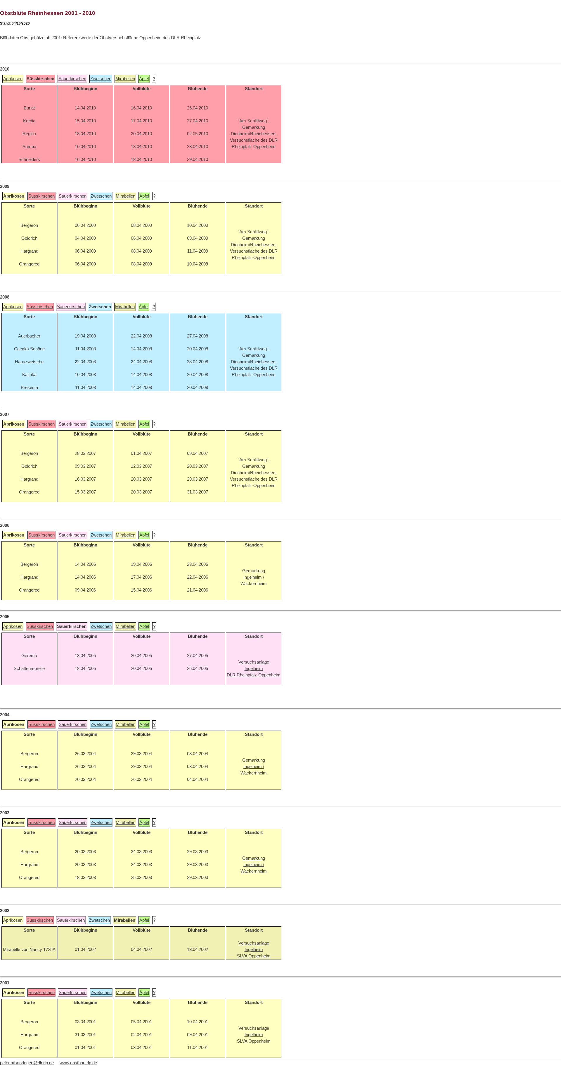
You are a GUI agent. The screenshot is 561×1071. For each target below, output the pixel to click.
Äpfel (144, 78)
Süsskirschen (41, 196)
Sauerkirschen (72, 78)
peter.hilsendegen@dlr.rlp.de (27, 1062)
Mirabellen (125, 78)
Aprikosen (12, 78)
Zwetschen (100, 78)
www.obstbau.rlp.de (78, 1062)
